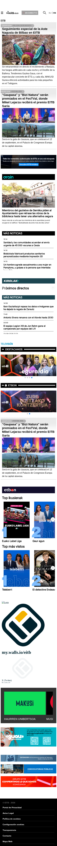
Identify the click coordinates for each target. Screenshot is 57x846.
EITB (3, 20)
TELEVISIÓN (7, 343)
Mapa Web (7, 841)
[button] (53, 192)
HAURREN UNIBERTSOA (20, 719)
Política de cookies (12, 819)
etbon (12, 385)
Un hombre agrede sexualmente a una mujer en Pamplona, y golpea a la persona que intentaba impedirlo (27, 267)
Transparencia (9, 830)
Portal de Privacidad (12, 807)
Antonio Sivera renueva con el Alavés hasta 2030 (28, 317)
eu (50, 13)
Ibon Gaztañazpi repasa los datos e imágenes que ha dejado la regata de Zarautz (28, 308)
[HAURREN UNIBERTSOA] (25, 703)
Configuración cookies (13, 824)
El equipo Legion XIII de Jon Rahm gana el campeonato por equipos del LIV (24, 327)
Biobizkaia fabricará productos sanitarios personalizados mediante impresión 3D (24, 255)
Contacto (7, 836)
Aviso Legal (8, 813)
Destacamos (14, 349)
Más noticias (12, 233)
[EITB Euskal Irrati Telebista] (12, 12)
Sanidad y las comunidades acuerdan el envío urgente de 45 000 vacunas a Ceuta (26, 244)
